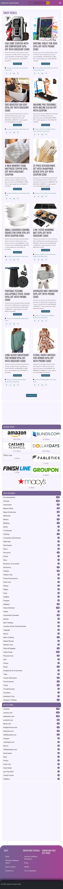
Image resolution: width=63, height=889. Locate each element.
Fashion (31, 571)
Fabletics (31, 779)
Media (26, 867)
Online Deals (8, 70)
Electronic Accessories (31, 564)
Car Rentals (31, 531)
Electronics (50, 68)
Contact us (9, 871)
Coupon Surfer (31, 775)
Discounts (31, 553)
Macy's (31, 746)
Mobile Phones (31, 641)
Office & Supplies (31, 648)
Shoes (31, 667)
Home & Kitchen (23, 68)
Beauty (31, 519)
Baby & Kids (43, 68)
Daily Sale (31, 542)
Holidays (31, 604)
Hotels (31, 612)
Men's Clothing (31, 637)
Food (31, 593)
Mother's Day (36, 256)
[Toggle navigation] (60, 3)
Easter (31, 556)
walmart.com (31, 720)
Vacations (31, 693)
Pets (27, 129)
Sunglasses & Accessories (31, 671)
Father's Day (31, 575)
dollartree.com (31, 731)
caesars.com (31, 713)
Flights (31, 589)
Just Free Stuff (31, 772)
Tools (31, 674)
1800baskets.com (31, 735)
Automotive (15, 68)
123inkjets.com (31, 742)
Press (26, 863)
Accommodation (31, 497)
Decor (31, 549)
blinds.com (31, 724)
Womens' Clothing (31, 700)
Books (31, 527)
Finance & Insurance (31, 578)
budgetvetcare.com (31, 727)
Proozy (31, 663)
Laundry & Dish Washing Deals (31, 626)
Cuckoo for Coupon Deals (10, 3)
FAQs (7, 856)
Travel (6, 320)
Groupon (31, 601)
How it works (10, 867)
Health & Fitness (51, 129)
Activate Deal (17, 63)
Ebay (31, 560)
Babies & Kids (31, 508)
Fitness (31, 586)
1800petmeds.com (31, 749)
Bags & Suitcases (31, 512)
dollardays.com (31, 716)
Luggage (31, 630)
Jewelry (31, 619)
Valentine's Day (31, 696)
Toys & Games (31, 682)
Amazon (9, 68)
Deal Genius (31, 545)
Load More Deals (31, 395)
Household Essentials (31, 615)
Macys (31, 634)
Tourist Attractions (31, 678)
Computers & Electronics (31, 538)
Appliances (43, 254)
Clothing (42, 315)
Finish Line (31, 582)
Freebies (31, 597)
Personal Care (31, 656)
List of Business (30, 871)
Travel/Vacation (31, 689)
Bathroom (31, 516)
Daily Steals (31, 768)
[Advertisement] (31, 412)
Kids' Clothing (31, 623)
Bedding (14, 193)
